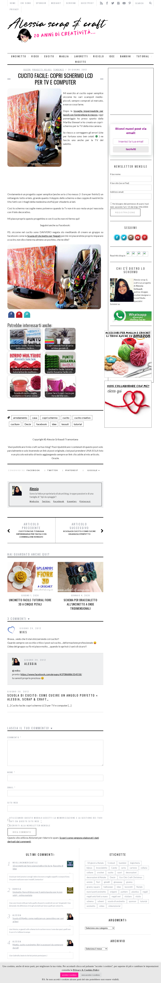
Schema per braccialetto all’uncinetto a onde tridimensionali (80, 604)
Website (34, 501)
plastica (135, 891)
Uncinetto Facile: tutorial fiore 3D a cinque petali (30, 602)
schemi (100, 901)
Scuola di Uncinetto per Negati (44, 235)
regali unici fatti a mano (97, 896)
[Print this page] (27, 316)
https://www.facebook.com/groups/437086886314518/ (51, 674)
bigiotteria (135, 863)
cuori (119, 872)
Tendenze (58, 69)
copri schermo (50, 417)
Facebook (33, 470)
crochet (100, 872)
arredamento (20, 417)
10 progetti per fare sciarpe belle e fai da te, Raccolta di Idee (38, 867)
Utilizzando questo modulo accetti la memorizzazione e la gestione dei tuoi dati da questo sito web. (56, 819)
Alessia (34, 488)
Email (11, 787)
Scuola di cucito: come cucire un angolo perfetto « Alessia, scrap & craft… (52, 697)
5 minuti (111, 863)
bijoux (89, 868)
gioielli (107, 882)
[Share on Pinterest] (19, 316)
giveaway (118, 882)
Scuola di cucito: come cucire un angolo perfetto (79, 528)
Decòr (27, 69)
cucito (49, 56)
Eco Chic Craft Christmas (130, 877)
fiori (98, 882)
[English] (129, 255)
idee (112, 56)
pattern (124, 891)
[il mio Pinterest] (144, 240)
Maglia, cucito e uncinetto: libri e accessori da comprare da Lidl (38, 946)
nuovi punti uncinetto (96, 891)
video (35, 56)
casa (34, 417)
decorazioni (131, 872)
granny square (93, 887)
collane (90, 872)
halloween (108, 887)
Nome (11, 772)
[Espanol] (140, 255)
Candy (114, 868)
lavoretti (81, 56)
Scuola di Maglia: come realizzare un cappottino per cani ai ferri (38, 920)
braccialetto (101, 868)
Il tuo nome (115, 174)
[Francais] (145, 255)
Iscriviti (131, 149)
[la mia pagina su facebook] (117, 240)
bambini (125, 56)
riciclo (98, 56)
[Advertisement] (132, 32)
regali (145, 891)
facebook (41, 424)
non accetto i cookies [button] (91, 975)
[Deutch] (134, 255)
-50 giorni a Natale (95, 863)
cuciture (15, 424)
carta (123, 868)
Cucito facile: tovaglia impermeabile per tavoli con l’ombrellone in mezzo (31, 530)
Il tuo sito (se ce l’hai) (119, 183)
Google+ (72, 501)
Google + (93, 470)
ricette (80, 61)
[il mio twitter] (123, 240)
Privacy (14, 9)
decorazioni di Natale (96, 877)
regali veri (116, 896)
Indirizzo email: (117, 192)
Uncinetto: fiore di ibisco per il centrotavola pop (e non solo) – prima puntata (37, 893)
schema (90, 901)
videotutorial (114, 906)
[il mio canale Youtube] (137, 240)
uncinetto (18, 56)
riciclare (128, 896)
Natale (139, 887)
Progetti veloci (42, 69)
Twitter (52, 470)
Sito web (12, 802)
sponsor (132, 901)
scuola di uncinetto (116, 901)
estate (89, 882)
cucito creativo (82, 417)
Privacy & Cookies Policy (86, 970)
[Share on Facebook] (11, 316)
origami (113, 891)
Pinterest (71, 470)
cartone (133, 868)
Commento (14, 737)
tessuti (65, 424)
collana (144, 868)
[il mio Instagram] (130, 240)
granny (129, 882)
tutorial (142, 56)
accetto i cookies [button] (69, 975)
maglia (64, 56)
